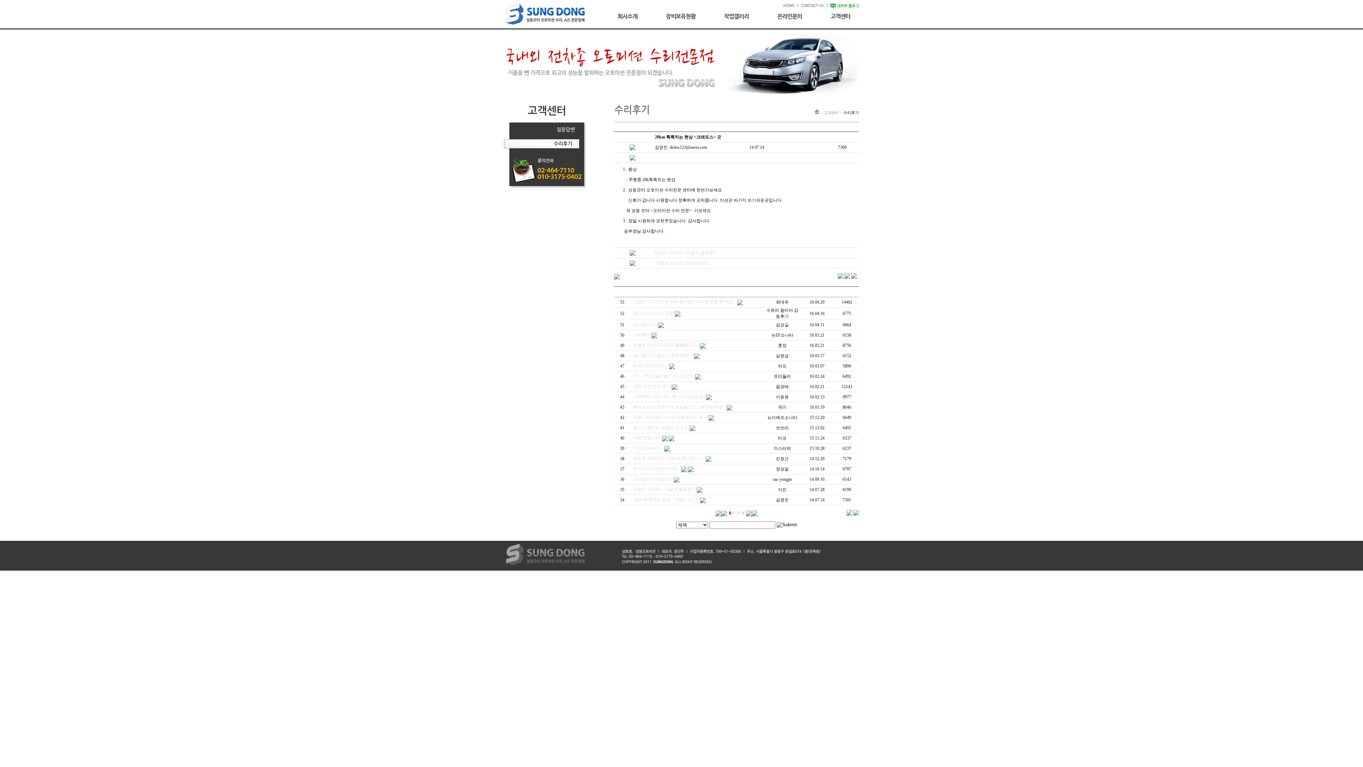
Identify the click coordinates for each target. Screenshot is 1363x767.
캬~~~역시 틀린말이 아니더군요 (663, 376)
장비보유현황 (681, 16)
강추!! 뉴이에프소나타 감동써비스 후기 (670, 417)
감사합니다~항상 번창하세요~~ (663, 355)
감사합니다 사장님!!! (653, 479)
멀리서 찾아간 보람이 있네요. (661, 427)
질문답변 (566, 129)
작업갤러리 (736, 16)
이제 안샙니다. (647, 437)
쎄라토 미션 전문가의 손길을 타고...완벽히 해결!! (679, 406)
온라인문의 (789, 16)
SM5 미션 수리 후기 (651, 386)
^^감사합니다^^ (648, 448)
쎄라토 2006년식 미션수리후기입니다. (669, 458)
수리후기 (563, 143)
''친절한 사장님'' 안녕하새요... (682, 263)
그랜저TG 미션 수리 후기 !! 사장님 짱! (669, 396)
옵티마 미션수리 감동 (653, 313)
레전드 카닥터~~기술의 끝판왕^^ (686, 252)
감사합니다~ (645, 324)
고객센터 (840, 16)
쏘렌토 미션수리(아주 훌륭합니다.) (666, 345)
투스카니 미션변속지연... (656, 468)
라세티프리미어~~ (650, 365)
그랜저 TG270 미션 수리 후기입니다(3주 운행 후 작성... (684, 301)
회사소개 (627, 16)
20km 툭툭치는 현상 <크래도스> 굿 (666, 499)
